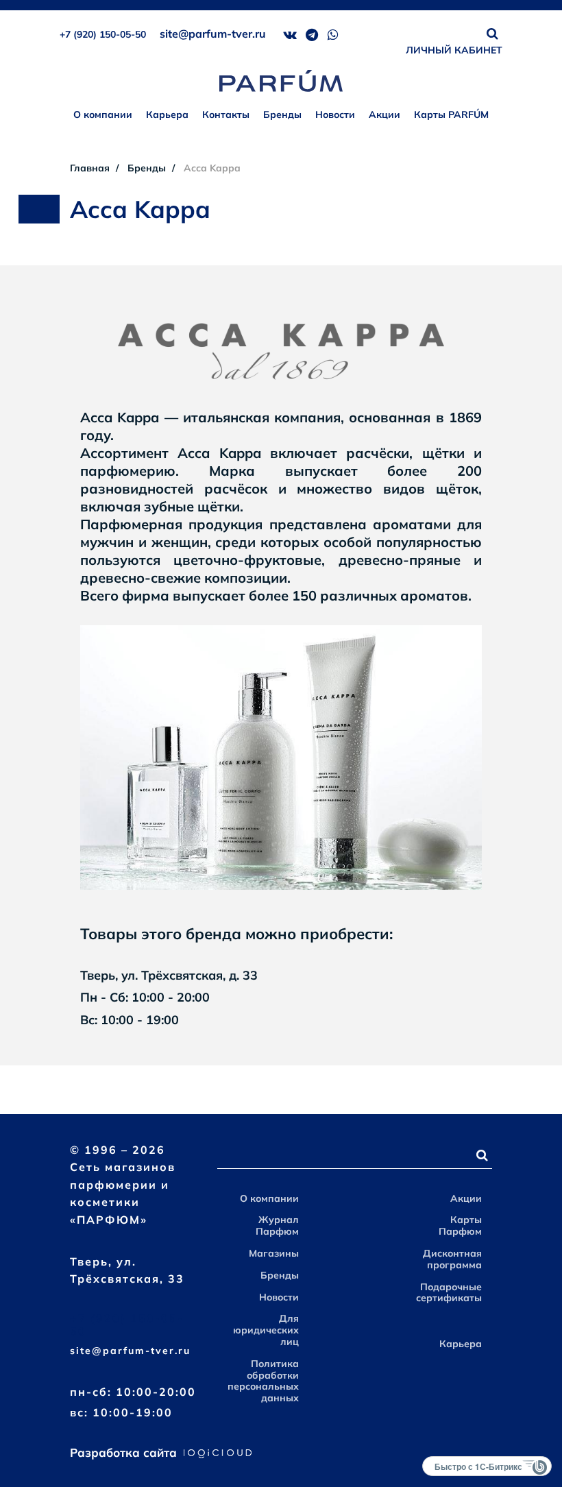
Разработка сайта (125, 1452)
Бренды (282, 114)
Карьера (167, 114)
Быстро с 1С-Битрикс (478, 1466)
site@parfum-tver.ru (213, 33)
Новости (335, 114)
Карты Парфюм (460, 1225)
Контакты (225, 114)
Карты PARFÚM (451, 114)
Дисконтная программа (452, 1259)
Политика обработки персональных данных (263, 1380)
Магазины (274, 1253)
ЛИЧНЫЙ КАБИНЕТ (454, 50)
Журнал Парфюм (277, 1225)
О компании (102, 114)
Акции (384, 114)
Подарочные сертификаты (449, 1293)
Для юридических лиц (266, 1330)
